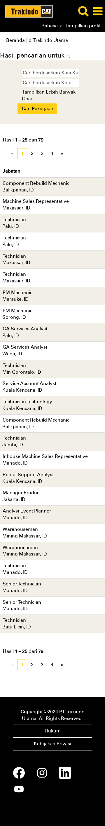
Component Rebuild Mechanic (36, 183)
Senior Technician (22, 584)
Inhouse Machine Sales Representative (45, 456)
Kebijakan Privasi (52, 743)
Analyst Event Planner (27, 511)
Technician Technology (27, 401)
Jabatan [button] (11, 171)
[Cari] (83, 11)
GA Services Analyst (25, 329)
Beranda (15, 40)
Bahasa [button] (50, 25)
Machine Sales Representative (36, 201)
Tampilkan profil (82, 25)
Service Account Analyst (29, 383)
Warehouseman (20, 529)
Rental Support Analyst (28, 474)
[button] (97, 11)
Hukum (53, 731)
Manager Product (22, 492)
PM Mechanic (17, 292)
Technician (14, 219)
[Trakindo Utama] (26, 11)
